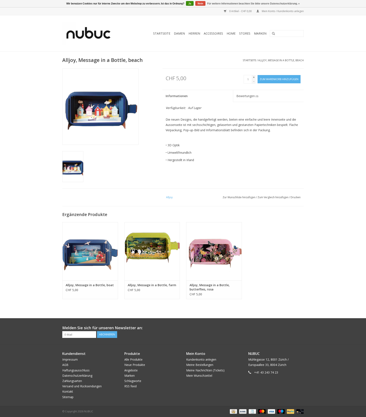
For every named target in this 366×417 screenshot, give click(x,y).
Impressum (70, 359)
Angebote (131, 370)
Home (231, 33)
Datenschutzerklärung (77, 376)
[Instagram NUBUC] (300, 328)
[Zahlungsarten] (233, 411)
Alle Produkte (133, 359)
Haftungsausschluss (76, 370)
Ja (189, 3)
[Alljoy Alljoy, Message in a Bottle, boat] (90, 251)
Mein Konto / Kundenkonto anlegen (282, 11)
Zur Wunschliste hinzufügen (239, 197)
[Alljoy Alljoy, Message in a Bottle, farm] (152, 251)
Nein (200, 3)
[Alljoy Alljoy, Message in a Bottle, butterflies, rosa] (214, 251)
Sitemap (67, 397)
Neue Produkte (134, 365)
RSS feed (130, 386)
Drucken (296, 197)
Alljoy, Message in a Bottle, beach (281, 60)
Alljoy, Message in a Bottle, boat (90, 285)
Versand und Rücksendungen (82, 386)
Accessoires (213, 33)
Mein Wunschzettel (199, 376)
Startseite (161, 33)
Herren (194, 33)
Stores (244, 33)
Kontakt (67, 391)
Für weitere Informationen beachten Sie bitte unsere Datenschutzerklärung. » (253, 3)
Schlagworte (132, 381)
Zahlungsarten (72, 381)
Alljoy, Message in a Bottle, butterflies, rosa (210, 287)
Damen (179, 33)
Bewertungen (247, 96)
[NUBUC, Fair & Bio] (93, 33)
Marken (260, 33)
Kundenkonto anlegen (201, 359)
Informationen (177, 96)
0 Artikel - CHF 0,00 (240, 11)
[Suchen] (272, 33)
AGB (65, 365)
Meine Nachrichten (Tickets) (205, 370)
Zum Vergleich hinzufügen (273, 197)
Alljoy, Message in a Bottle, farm (152, 285)
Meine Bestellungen (199, 365)
